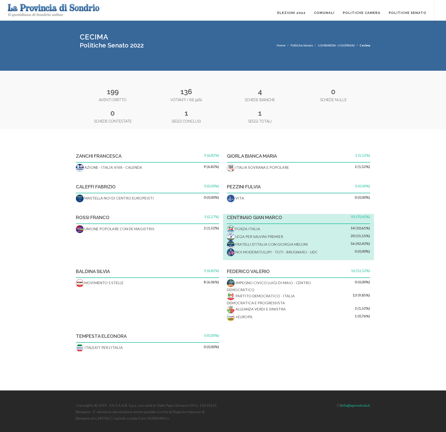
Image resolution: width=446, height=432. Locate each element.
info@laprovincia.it (355, 405)
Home (281, 45)
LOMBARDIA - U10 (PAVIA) (336, 45)
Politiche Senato (407, 13)
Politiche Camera (361, 13)
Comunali (324, 13)
